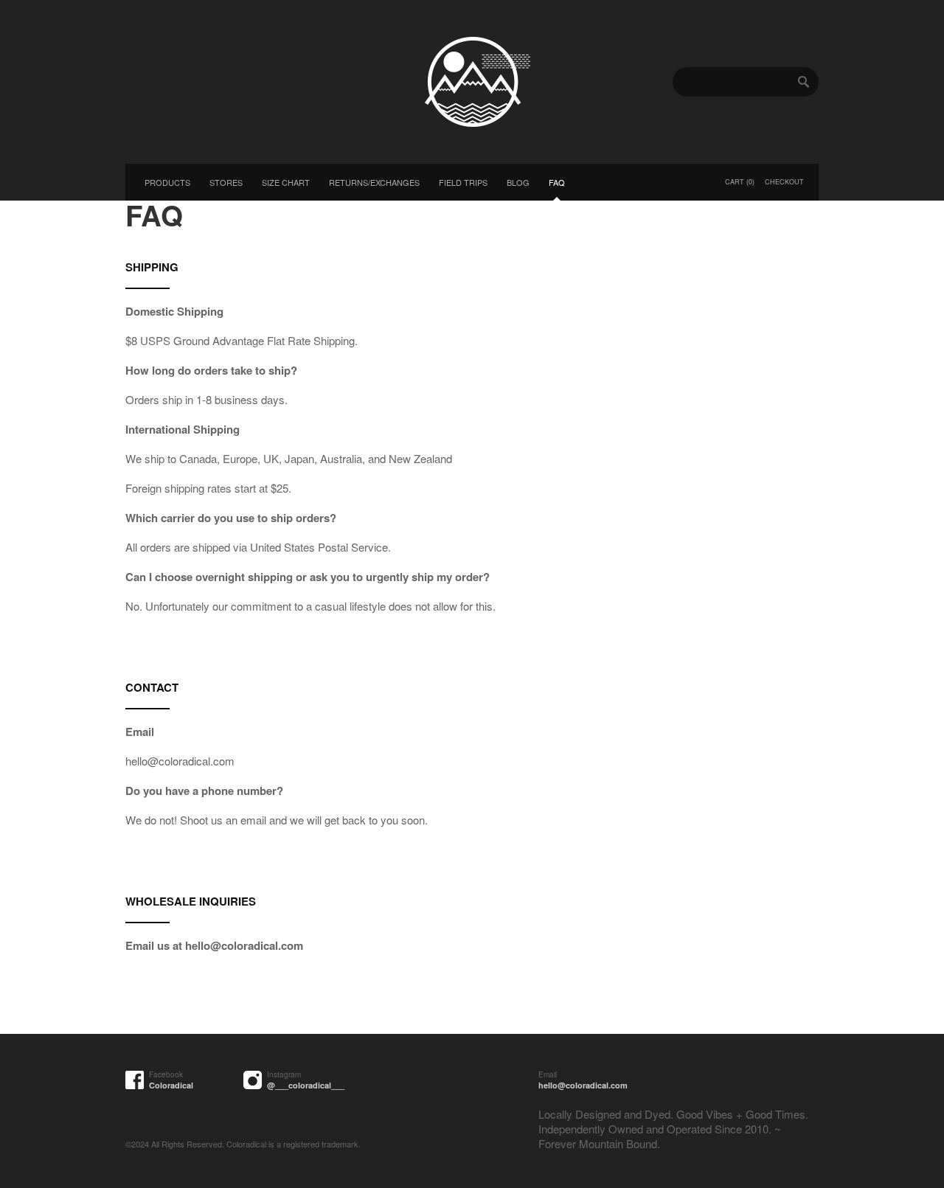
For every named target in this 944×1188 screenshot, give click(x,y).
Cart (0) (739, 182)
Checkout (784, 182)
